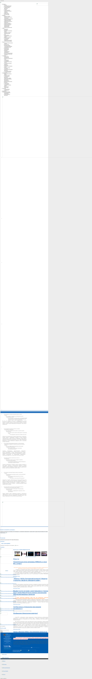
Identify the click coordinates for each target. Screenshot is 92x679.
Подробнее (2, 547)
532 (29, 647)
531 (28, 647)
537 (35, 647)
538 (36, 647)
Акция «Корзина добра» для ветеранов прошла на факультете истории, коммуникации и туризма (30, 632)
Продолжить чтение (16, 576)
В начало (26, 556)
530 (27, 647)
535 (32, 647)
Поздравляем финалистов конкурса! (25, 613)
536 (33, 647)
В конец (34, 556)
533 (30, 647)
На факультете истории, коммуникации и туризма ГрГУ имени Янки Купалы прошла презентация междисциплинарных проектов (30, 592)
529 (25, 647)
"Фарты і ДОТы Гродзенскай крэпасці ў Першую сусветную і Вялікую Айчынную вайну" (30, 579)
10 (32, 556)
